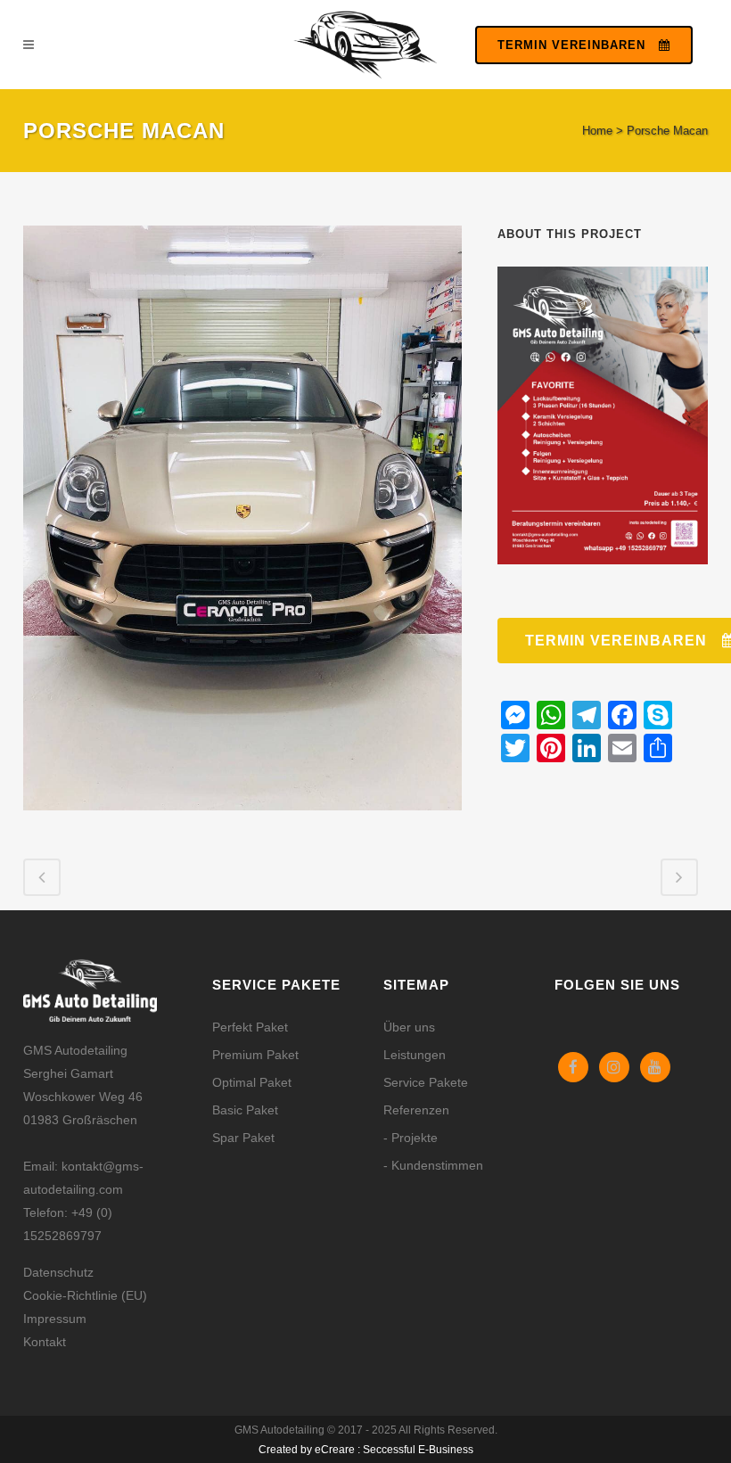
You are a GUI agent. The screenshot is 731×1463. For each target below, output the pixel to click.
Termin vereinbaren (571, 45)
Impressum (54, 1318)
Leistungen (414, 1055)
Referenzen (416, 1110)
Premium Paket (255, 1055)
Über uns (409, 1027)
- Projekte (410, 1137)
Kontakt (44, 1342)
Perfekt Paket (250, 1027)
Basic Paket (245, 1110)
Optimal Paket (252, 1082)
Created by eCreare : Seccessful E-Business (366, 1449)
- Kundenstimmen (433, 1165)
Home (597, 130)
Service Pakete (425, 1082)
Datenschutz (58, 1272)
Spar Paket (243, 1137)
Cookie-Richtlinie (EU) (85, 1295)
